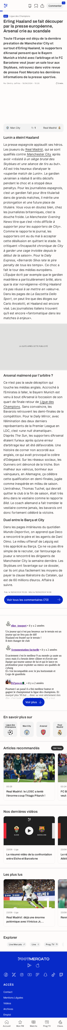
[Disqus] (33, 663)
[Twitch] (61, 974)
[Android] (29, 965)
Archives (8, 1008)
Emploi (7, 1014)
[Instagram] (21, 974)
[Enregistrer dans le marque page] (36, 6)
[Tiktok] (53, 974)
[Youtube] (29, 974)
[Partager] (42, 6)
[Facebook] (5, 974)
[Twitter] (13, 974)
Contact (7, 991)
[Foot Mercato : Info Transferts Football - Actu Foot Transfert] (33, 959)
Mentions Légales (13, 997)
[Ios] (37, 965)
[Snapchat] (45, 974)
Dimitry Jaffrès (13, 83)
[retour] (5, 5)
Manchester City (39, 154)
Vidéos (7, 1003)
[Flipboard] (37, 974)
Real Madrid (34, 149)
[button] (55, 6)
